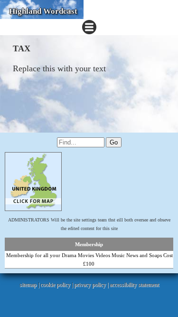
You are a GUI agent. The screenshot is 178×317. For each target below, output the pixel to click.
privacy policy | (92, 284)
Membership (89, 244)
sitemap (28, 284)
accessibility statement (134, 284)
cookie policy (55, 284)
